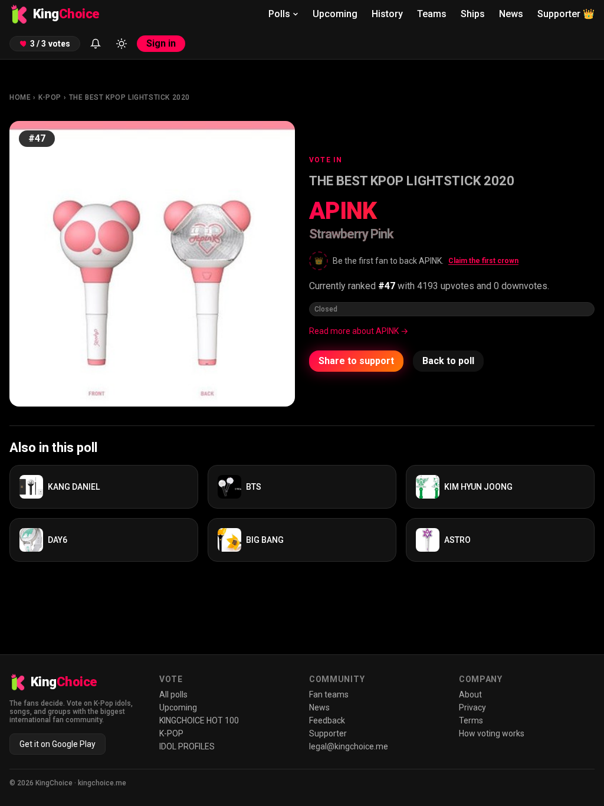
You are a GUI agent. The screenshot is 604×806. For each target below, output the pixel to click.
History (387, 13)
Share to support (356, 360)
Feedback (327, 720)
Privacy (472, 707)
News (511, 13)
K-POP (49, 97)
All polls (173, 694)
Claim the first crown (483, 261)
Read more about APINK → (358, 331)
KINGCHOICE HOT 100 (199, 720)
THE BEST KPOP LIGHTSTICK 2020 (129, 97)
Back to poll (448, 360)
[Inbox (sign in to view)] (95, 43)
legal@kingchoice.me (348, 746)
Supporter (566, 13)
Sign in (161, 43)
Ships (473, 13)
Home (20, 97)
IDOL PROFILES (187, 746)
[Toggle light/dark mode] (121, 43)
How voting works (491, 733)
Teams (432, 13)
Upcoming (335, 13)
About (470, 694)
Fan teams (329, 694)
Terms (471, 720)
